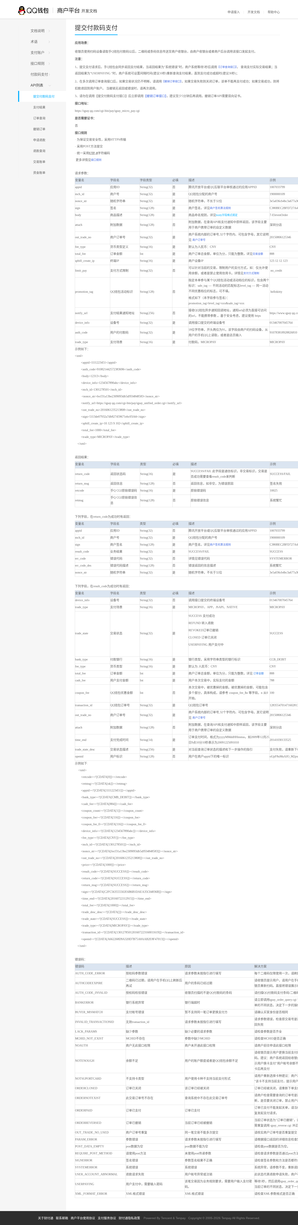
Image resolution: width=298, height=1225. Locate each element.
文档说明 (38, 31)
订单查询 (38, 118)
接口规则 (38, 63)
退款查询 (38, 151)
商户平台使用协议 (83, 1218)
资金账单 (38, 172)
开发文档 (254, 12)
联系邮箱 (62, 1218)
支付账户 (38, 52)
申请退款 (38, 140)
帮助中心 (274, 12)
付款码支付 (39, 74)
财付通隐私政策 (129, 1218)
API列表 (37, 85)
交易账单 (38, 161)
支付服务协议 (107, 1218)
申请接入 (234, 12)
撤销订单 (38, 129)
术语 (34, 42)
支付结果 (38, 107)
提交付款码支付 (43, 96)
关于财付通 (45, 1218)
